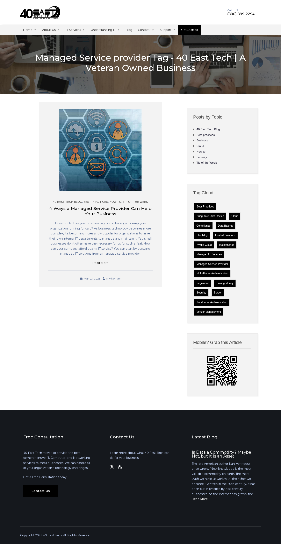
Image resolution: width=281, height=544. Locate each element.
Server (218, 292)
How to (115, 201)
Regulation (202, 283)
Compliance (203, 225)
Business (202, 140)
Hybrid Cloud (204, 244)
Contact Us (146, 30)
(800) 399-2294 (241, 14)
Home (27, 30)
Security (201, 157)
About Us (49, 30)
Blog (128, 30)
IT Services (73, 30)
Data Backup (225, 225)
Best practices (96, 201)
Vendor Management (208, 311)
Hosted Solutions (225, 235)
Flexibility (202, 235)
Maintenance (226, 244)
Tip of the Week (135, 201)
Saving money (224, 283)
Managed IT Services (209, 254)
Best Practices (205, 206)
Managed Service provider (212, 264)
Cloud (200, 146)
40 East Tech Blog (67, 201)
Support (165, 30)
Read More (100, 263)
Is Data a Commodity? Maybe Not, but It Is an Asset (221, 454)
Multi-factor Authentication (212, 273)
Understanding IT (103, 30)
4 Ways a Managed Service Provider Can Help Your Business (100, 211)
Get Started (189, 30)
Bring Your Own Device (210, 216)
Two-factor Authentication (211, 302)
